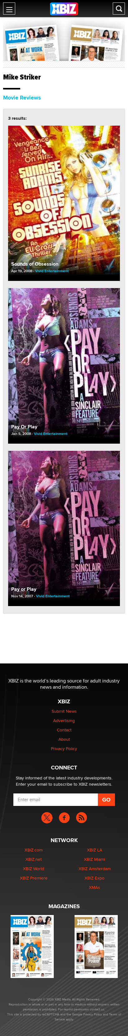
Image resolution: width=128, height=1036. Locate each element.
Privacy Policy (64, 748)
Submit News (64, 711)
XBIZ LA (94, 850)
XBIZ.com (34, 850)
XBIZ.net (33, 859)
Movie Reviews (22, 98)
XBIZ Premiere (34, 878)
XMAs (94, 887)
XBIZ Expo (94, 878)
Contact (64, 730)
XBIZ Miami (94, 859)
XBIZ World (33, 868)
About (64, 739)
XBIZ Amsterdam (95, 868)
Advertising (64, 720)
